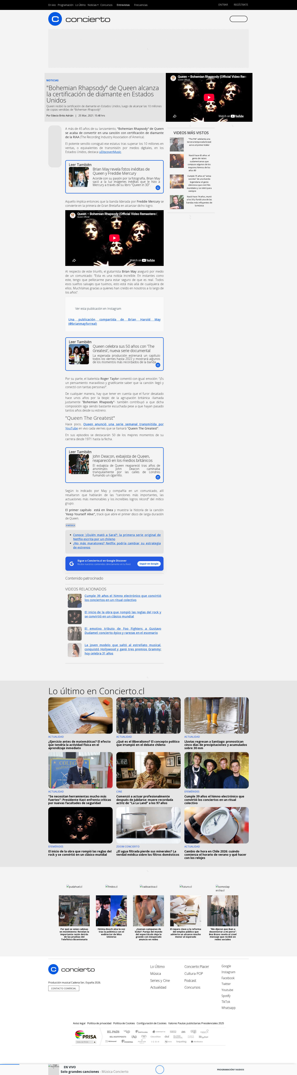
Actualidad (158, 987)
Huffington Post (117, 1037)
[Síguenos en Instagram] (196, 18)
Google (226, 966)
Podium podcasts (111, 1040)
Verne (184, 1037)
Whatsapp (228, 1008)
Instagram (228, 972)
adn (193, 1032)
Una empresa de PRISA (86, 1034)
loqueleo (180, 1045)
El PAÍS (113, 1032)
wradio (143, 1037)
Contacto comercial (63, 988)
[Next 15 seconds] (168, 1069)
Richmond (111, 1045)
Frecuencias (141, 5)
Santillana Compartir (159, 1032)
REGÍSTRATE (240, 4)
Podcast (190, 980)
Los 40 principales (128, 1032)
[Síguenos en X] (206, 18)
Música (71, 525)
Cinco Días (155, 1037)
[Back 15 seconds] (151, 1069)
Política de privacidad (99, 1023)
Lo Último (80, 5)
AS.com (183, 1032)
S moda (167, 1045)
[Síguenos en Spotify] (216, 18)
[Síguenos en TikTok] (221, 18)
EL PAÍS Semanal (175, 1037)
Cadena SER (173, 1032)
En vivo (52, 5)
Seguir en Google (149, 563)
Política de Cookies (124, 1023)
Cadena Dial (194, 1037)
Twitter (226, 984)
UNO (134, 1037)
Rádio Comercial (209, 1045)
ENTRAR (223, 4)
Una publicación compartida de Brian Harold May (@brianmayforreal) (114, 321)
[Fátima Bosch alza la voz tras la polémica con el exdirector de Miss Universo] (111, 910)
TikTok (225, 1002)
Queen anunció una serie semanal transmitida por (114, 426)
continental (167, 1037)
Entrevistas (123, 5)
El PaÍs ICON (154, 1045)
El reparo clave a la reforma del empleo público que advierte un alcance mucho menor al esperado (185, 933)
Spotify (225, 996)
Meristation (195, 1045)
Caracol (204, 1032)
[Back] (142, 1069)
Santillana (142, 1032)
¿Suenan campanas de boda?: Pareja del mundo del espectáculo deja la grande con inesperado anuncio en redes (148, 934)
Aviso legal (79, 1023)
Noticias (92, 5)
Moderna (126, 1045)
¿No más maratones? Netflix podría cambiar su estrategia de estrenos (117, 545)
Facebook (228, 978)
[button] (9, 1064)
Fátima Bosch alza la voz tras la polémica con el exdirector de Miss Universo (111, 933)
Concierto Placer (196, 966)
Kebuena (205, 1037)
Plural (141, 1045)
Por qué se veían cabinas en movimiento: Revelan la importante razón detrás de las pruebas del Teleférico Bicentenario (74, 934)
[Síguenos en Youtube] (211, 18)
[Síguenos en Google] (191, 18)
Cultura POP (193, 973)
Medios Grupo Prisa (86, 1042)
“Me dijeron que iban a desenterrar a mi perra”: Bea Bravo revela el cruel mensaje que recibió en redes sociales (223, 934)
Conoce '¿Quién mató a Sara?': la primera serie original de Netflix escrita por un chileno (117, 537)
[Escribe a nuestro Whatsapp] (227, 18)
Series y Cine (160, 980)
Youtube (227, 990)
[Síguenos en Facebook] (201, 18)
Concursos (106, 5)
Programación (65, 5)
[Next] (176, 1069)
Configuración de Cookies (151, 1023)
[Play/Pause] (159, 1069)
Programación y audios (231, 1069)
